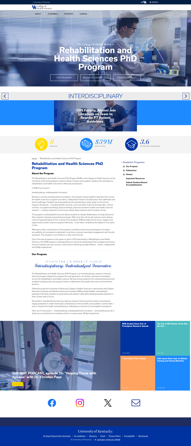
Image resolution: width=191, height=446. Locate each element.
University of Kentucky (42, 2)
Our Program (64, 78)
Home (34, 158)
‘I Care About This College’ (134, 359)
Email (102, 436)
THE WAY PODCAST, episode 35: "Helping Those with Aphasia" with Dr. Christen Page (54, 375)
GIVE (170, 14)
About (38, 14)
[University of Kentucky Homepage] (95, 431)
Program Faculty (127, 78)
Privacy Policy (115, 436)
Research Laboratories (95, 78)
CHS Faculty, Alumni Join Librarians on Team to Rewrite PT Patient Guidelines (96, 115)
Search (155, 2)
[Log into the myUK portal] (144, 2)
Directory (93, 436)
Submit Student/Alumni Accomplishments (136, 183)
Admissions (131, 170)
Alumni (129, 174)
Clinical (83, 14)
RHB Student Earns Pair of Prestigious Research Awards (135, 325)
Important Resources (135, 178)
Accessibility (129, 436)
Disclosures (143, 436)
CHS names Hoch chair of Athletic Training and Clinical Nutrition (172, 360)
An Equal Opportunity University (57, 436)
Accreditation (80, 436)
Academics (53, 14)
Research (68, 14)
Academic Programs (133, 162)
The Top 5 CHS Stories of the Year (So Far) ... (172, 325)
